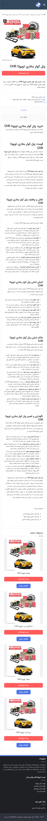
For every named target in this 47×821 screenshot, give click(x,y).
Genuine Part (38, 102)
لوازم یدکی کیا (41, 791)
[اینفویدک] (38, 5)
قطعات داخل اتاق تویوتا (19, 99)
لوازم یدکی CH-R (24, 14)
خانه (42, 14)
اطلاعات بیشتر (23, 586)
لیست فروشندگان (38, 160)
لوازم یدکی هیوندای (39, 789)
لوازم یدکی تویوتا (35, 14)
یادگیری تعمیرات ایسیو (38, 808)
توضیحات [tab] (23, 110)
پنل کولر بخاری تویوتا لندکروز (30, 519)
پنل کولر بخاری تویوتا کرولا (31, 517)
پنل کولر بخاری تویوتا (33, 99)
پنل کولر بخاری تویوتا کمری (31, 514)
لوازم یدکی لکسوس (39, 786)
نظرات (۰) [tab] (23, 117)
